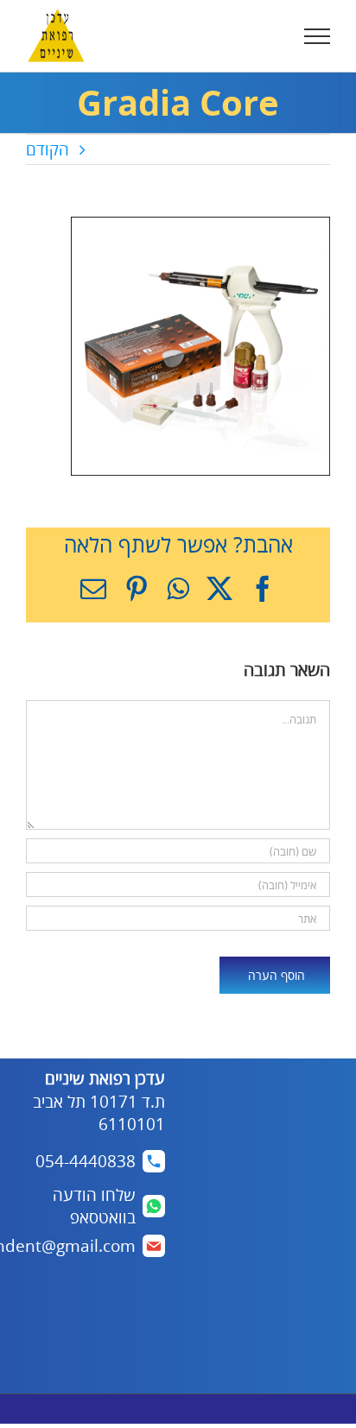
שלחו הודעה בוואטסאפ (94, 1206)
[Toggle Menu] (317, 36)
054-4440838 (85, 1161)
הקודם (47, 149)
